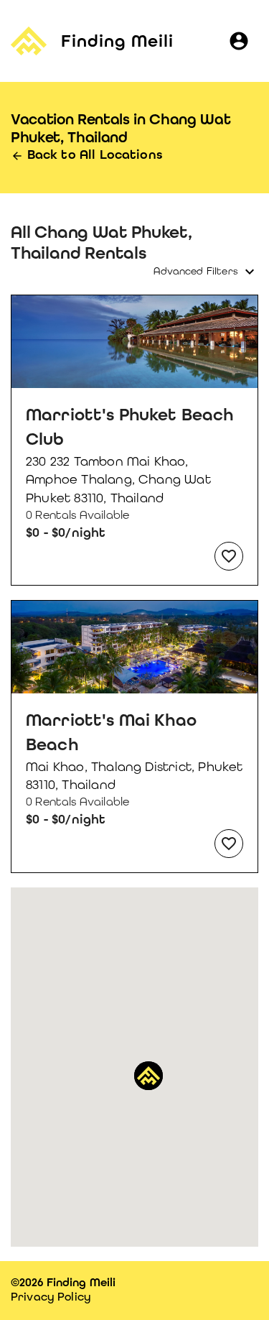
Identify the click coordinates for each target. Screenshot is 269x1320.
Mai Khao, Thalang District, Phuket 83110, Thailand (134, 776)
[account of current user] (239, 41)
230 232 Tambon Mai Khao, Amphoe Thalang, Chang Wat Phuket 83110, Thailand (118, 479)
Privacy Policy (51, 1296)
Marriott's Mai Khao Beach (111, 732)
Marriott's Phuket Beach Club (129, 427)
